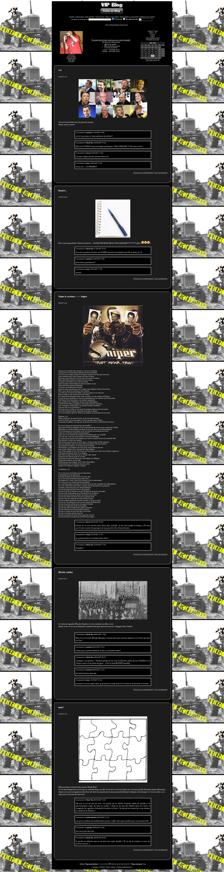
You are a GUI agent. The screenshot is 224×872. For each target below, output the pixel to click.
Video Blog (71, 59)
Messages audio (71, 58)
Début (82, 864)
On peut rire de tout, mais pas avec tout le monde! (111, 40)
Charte (108, 867)
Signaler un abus (115, 870)
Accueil (71, 16)
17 (129, 864)
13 (120, 864)
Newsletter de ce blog (152, 39)
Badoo (152, 16)
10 (113, 864)
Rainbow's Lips (144, 16)
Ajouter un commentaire (143, 172)
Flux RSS (71, 61)
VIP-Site (102, 867)
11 (115, 864)
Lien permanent (161, 172)
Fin (144, 864)
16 (126, 864)
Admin (113, 867)
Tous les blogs (99, 16)
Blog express (71, 56)
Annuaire (95, 867)
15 (124, 864)
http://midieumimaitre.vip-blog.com (116, 25)
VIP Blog (108, 870)
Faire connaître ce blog (153, 38)
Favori (153, 36)
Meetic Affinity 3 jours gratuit (129, 16)
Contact (152, 34)
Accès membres (89, 16)
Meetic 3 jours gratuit (112, 16)
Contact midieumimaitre (123, 867)
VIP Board (71, 54)
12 (117, 864)
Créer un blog (79, 16)
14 (122, 864)
